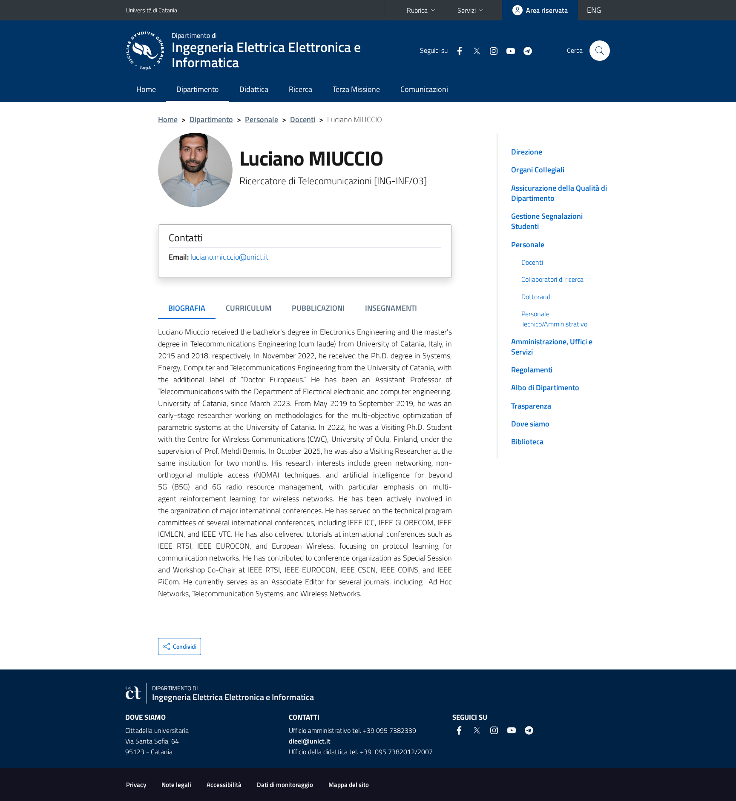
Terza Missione (356, 89)
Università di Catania (151, 10)
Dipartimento (197, 89)
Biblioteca (527, 441)
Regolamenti (531, 369)
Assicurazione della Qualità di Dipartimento (559, 193)
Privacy (136, 785)
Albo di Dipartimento (545, 387)
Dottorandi (536, 297)
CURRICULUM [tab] (248, 308)
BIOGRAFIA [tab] (186, 308)
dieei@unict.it (310, 741)
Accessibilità (224, 785)
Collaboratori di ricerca (552, 279)
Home (146, 89)
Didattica (253, 89)
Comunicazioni (424, 89)
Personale (261, 119)
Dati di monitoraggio (285, 785)
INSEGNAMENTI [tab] (391, 308)
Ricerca (300, 89)
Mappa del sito (348, 785)
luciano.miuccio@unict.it (229, 257)
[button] (179, 646)
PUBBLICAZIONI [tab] (318, 308)
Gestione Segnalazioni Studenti (547, 221)
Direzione (526, 151)
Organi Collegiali (537, 169)
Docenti (302, 119)
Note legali (176, 785)
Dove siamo (530, 423)
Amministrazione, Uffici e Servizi (551, 347)
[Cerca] (599, 50)
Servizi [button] (466, 10)
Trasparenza (531, 406)
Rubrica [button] (417, 10)
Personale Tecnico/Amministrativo (554, 319)
